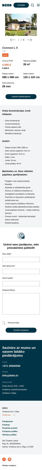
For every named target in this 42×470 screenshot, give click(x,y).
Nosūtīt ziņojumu (21, 330)
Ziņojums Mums (8, 290)
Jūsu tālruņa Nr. (8, 266)
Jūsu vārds (7, 254)
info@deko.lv (10, 375)
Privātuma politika (9, 431)
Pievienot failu (13, 323)
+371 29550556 (11, 365)
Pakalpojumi (7, 421)
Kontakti (21, 5)
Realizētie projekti (9, 428)
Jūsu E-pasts (7, 278)
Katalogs (6, 425)
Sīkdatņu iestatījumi (9, 465)
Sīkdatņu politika (9, 435)
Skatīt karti (6, 415)
